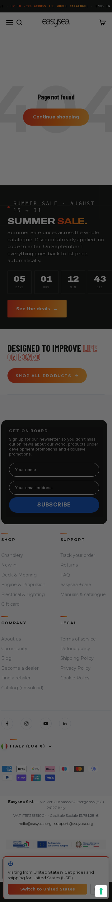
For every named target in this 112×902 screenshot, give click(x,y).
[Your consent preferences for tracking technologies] (101, 891)
